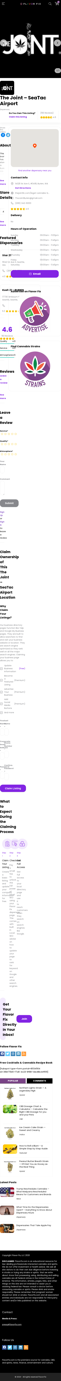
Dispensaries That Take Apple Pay (33, 1225)
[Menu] (3, 4)
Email (37, 274)
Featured (23, 1153)
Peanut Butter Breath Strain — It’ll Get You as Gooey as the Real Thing (34, 1164)
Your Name (2, 463)
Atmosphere (6, 451)
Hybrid (22, 1095)
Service (4, 431)
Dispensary (21, 1217)
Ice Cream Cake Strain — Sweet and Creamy (32, 1129)
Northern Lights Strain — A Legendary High (32, 1089)
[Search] (50, 4)
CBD (21, 1119)
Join (24, 1019)
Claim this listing (18, 116)
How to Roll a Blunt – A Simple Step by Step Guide (33, 1147)
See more (3, 182)
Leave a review (3, 379)
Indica (22, 1134)
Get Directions (23, 188)
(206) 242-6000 (23, 203)
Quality (4, 441)
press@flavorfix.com (12, 1324)
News (18, 1199)
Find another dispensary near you (34, 170)
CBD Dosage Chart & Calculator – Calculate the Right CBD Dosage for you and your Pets (33, 1110)
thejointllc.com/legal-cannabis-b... (32, 193)
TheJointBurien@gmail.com (28, 198)
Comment (2, 479)
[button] (3, 42)
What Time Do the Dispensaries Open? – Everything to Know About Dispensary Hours (34, 1210)
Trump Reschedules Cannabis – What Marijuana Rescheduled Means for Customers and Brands (33, 1191)
